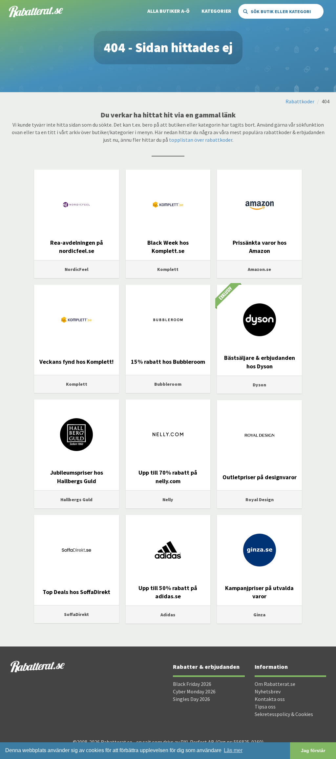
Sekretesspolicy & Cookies (284, 714)
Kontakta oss (270, 699)
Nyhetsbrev (268, 691)
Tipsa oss (265, 706)
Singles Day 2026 (191, 699)
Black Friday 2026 (192, 684)
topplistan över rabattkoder (200, 139)
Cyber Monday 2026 (194, 691)
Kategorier (216, 11)
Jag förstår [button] (313, 750)
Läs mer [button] (233, 750)
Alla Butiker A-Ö (168, 11)
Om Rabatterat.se (275, 684)
